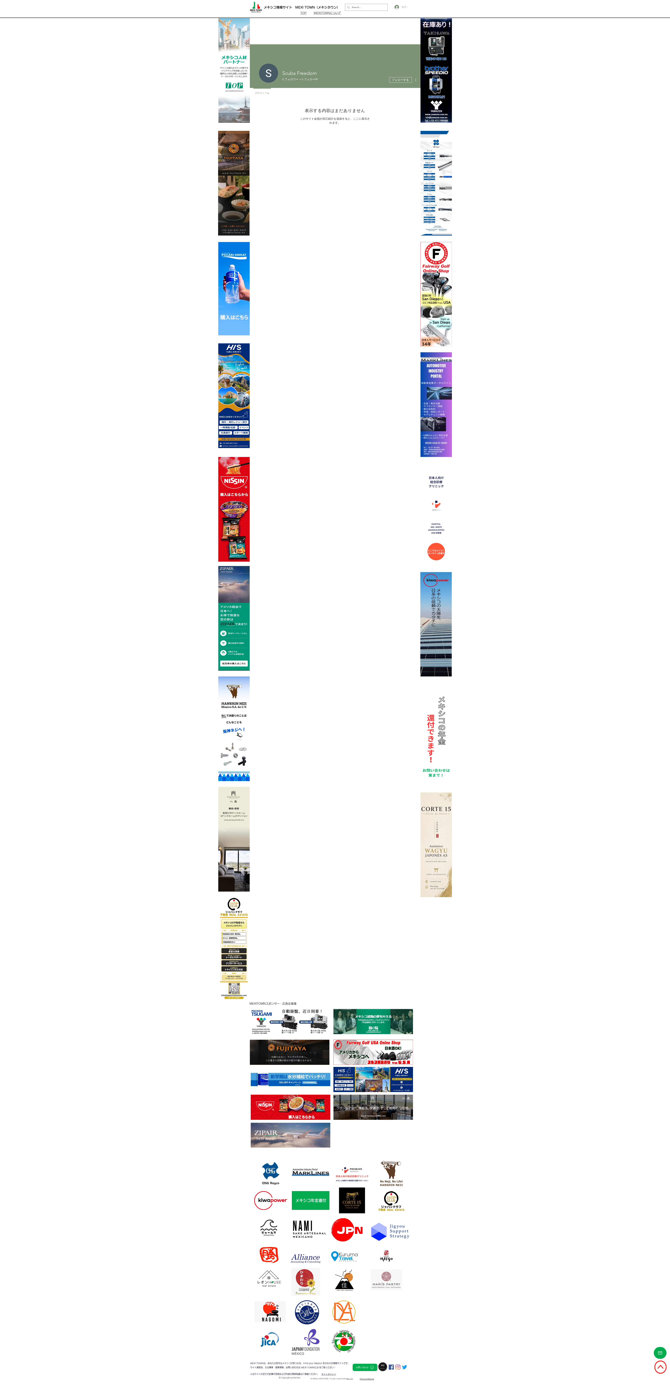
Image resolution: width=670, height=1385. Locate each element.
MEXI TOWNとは (310, 1367)
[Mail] (660, 1353)
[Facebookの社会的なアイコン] (391, 1367)
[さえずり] (404, 1367)
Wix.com (349, 1378)
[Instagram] (397, 1367)
